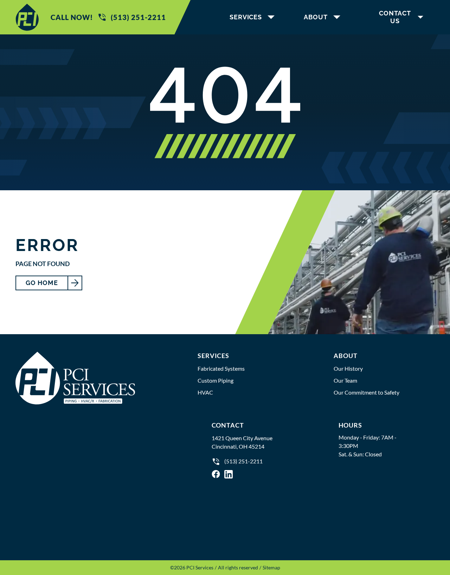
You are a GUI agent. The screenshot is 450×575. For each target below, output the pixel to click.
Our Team (345, 380)
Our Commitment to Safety (366, 392)
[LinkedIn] (228, 474)
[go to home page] (27, 17)
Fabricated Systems (221, 368)
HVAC (205, 392)
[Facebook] (216, 474)
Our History (348, 368)
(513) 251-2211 (138, 17)
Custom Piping (215, 380)
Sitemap (271, 567)
